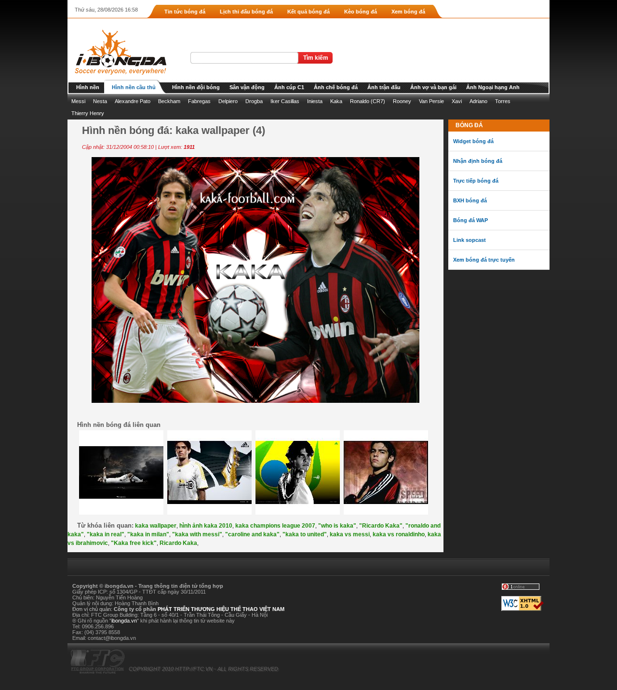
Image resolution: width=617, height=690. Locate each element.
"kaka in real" (105, 534)
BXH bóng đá (470, 200)
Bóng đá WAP (470, 220)
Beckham (169, 101)
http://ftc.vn (194, 669)
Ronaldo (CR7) (367, 101)
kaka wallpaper (155, 525)
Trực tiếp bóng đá (475, 181)
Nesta (100, 101)
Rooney (402, 101)
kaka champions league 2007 (275, 525)
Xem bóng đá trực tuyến (484, 260)
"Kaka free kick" (134, 543)
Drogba (254, 101)
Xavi (457, 101)
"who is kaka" (337, 525)
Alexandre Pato (132, 101)
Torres (502, 101)
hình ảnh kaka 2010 (205, 525)
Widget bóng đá (473, 141)
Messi (78, 101)
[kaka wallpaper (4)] (255, 401)
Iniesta (314, 101)
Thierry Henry (87, 113)
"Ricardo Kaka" (380, 525)
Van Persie (431, 101)
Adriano (478, 101)
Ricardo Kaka (178, 543)
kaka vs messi (350, 534)
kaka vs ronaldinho (399, 534)
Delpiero (228, 101)
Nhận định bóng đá (477, 161)
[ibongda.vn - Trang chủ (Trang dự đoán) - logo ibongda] (116, 77)
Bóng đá (469, 125)
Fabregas (199, 101)
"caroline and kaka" (252, 534)
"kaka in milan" (148, 534)
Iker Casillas (284, 101)
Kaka (336, 101)
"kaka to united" (304, 534)
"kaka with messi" (197, 534)
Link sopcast (469, 240)
